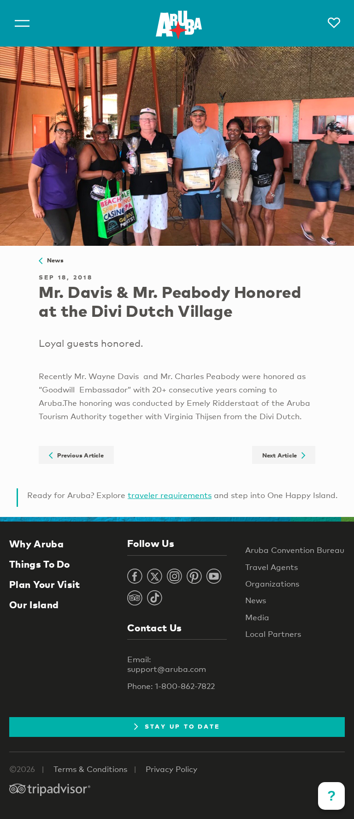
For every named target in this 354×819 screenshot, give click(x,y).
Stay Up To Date (182, 726)
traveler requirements (170, 495)
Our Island (34, 605)
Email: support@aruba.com (166, 664)
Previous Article (78, 454)
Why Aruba (36, 544)
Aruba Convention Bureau (294, 550)
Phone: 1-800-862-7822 (171, 686)
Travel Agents (271, 567)
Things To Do (39, 564)
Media (257, 617)
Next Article (281, 454)
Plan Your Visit (44, 584)
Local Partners (273, 634)
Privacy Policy (171, 769)
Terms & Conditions (90, 769)
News (53, 260)
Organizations (272, 583)
